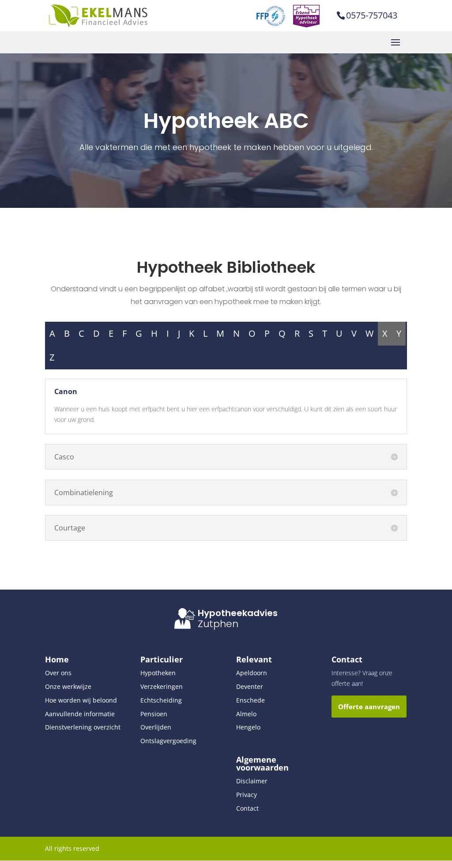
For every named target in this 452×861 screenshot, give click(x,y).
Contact (247, 808)
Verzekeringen (161, 686)
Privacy (246, 794)
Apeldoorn (251, 673)
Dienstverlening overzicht (83, 727)
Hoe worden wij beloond (81, 700)
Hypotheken (158, 673)
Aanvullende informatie (80, 714)
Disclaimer (251, 781)
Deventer (249, 686)
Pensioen (153, 714)
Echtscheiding (161, 700)
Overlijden (155, 727)
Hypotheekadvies (238, 613)
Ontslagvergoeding (168, 741)
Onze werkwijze (68, 686)
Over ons (58, 673)
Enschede (250, 700)
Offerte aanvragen (369, 706)
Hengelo (248, 727)
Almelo (246, 714)
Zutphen (218, 624)
